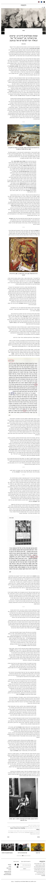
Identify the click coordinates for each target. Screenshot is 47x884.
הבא (8, 837)
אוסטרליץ (28, 190)
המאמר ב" (28, 832)
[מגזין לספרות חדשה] (23, 5)
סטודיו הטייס (25, 881)
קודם (38, 837)
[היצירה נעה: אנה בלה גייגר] (23, 847)
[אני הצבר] (8, 847)
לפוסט (34, 576)
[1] (11, 95)
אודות (10, 866)
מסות (23, 30)
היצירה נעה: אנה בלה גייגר (23, 852)
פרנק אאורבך (37, 282)
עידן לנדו (23, 44)
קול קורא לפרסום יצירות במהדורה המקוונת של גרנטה (7, 873)
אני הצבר (8, 852)
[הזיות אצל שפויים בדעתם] (39, 847)
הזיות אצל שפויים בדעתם (38, 852)
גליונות (9, 864)
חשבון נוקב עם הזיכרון (34, 48)
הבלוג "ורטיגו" (12, 322)
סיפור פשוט (9, 868)
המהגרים (37, 72)
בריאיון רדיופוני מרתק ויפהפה (17, 205)
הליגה (32, 881)
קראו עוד (43, 875)
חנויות (9, 869)
